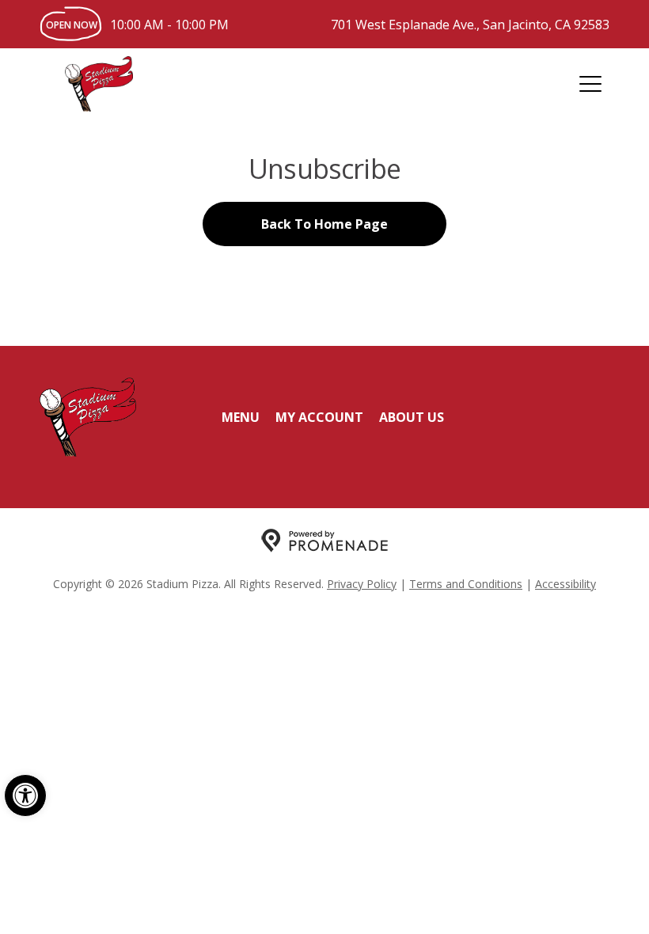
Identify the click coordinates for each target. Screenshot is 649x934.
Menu (241, 417)
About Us (411, 417)
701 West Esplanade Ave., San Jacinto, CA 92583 (470, 24)
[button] (25, 795)
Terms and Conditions (465, 583)
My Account (319, 417)
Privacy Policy (362, 583)
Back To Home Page (324, 224)
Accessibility (565, 583)
